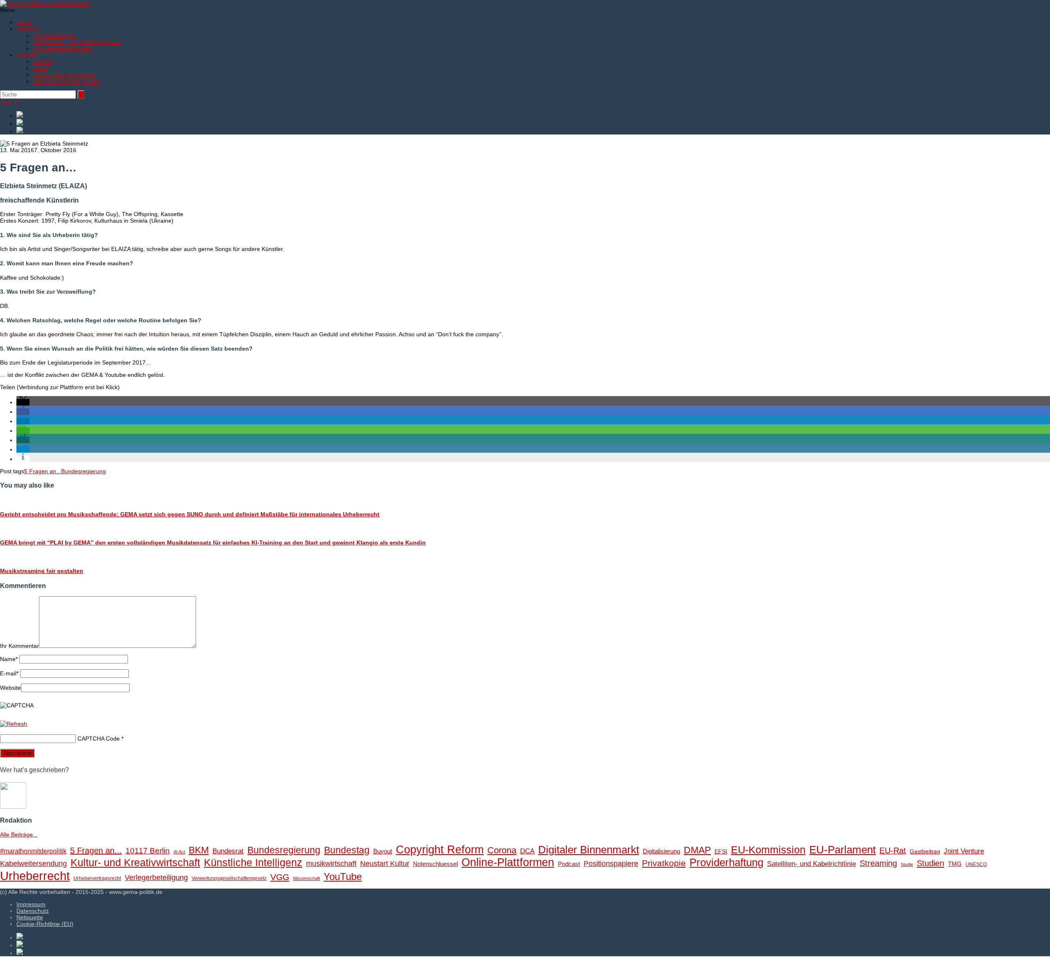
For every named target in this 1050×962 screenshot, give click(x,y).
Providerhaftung (726, 862)
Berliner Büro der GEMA (64, 74)
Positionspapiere (611, 863)
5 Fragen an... (42, 471)
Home (24, 22)
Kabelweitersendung (33, 863)
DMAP (697, 850)
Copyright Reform (440, 849)
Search (9, 102)
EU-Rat (892, 850)
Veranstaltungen (54, 35)
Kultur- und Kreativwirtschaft (135, 862)
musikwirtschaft (331, 863)
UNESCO (976, 864)
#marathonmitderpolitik (62, 48)
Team (40, 68)
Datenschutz (32, 910)
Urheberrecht (35, 875)
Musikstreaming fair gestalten (41, 571)
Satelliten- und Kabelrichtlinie (811, 864)
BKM (199, 850)
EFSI (720, 851)
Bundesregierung (83, 471)
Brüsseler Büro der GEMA (66, 81)
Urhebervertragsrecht (97, 878)
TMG (955, 863)
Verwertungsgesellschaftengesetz (229, 878)
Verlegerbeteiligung (156, 877)
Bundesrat (228, 851)
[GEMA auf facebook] (533, 115)
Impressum (31, 904)
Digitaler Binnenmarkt (588, 849)
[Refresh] (13, 723)
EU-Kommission (768, 849)
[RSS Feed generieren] (533, 123)
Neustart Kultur (384, 863)
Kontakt (42, 61)
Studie (907, 864)
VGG (279, 877)
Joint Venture (964, 851)
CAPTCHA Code (99, 738)
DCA (527, 851)
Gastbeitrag (925, 851)
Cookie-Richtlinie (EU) (44, 924)
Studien (930, 863)
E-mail (9, 673)
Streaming (878, 863)
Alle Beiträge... (19, 834)
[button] (23, 402)
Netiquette (29, 917)
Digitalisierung (661, 851)
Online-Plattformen (507, 862)
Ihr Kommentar (19, 646)
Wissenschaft (306, 878)
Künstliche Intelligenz (253, 862)
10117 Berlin (148, 850)
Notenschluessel (435, 863)
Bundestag (347, 850)
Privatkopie (664, 863)
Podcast (569, 864)
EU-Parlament (842, 849)
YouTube (343, 876)
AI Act (179, 851)
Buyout (382, 851)
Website (10, 687)
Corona (501, 850)
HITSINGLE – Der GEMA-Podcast (77, 42)
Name (9, 659)
